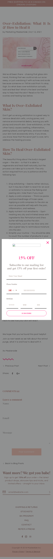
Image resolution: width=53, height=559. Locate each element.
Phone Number (11, 284)
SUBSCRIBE (26, 313)
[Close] (47, 242)
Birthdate (9, 298)
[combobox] (12, 290)
